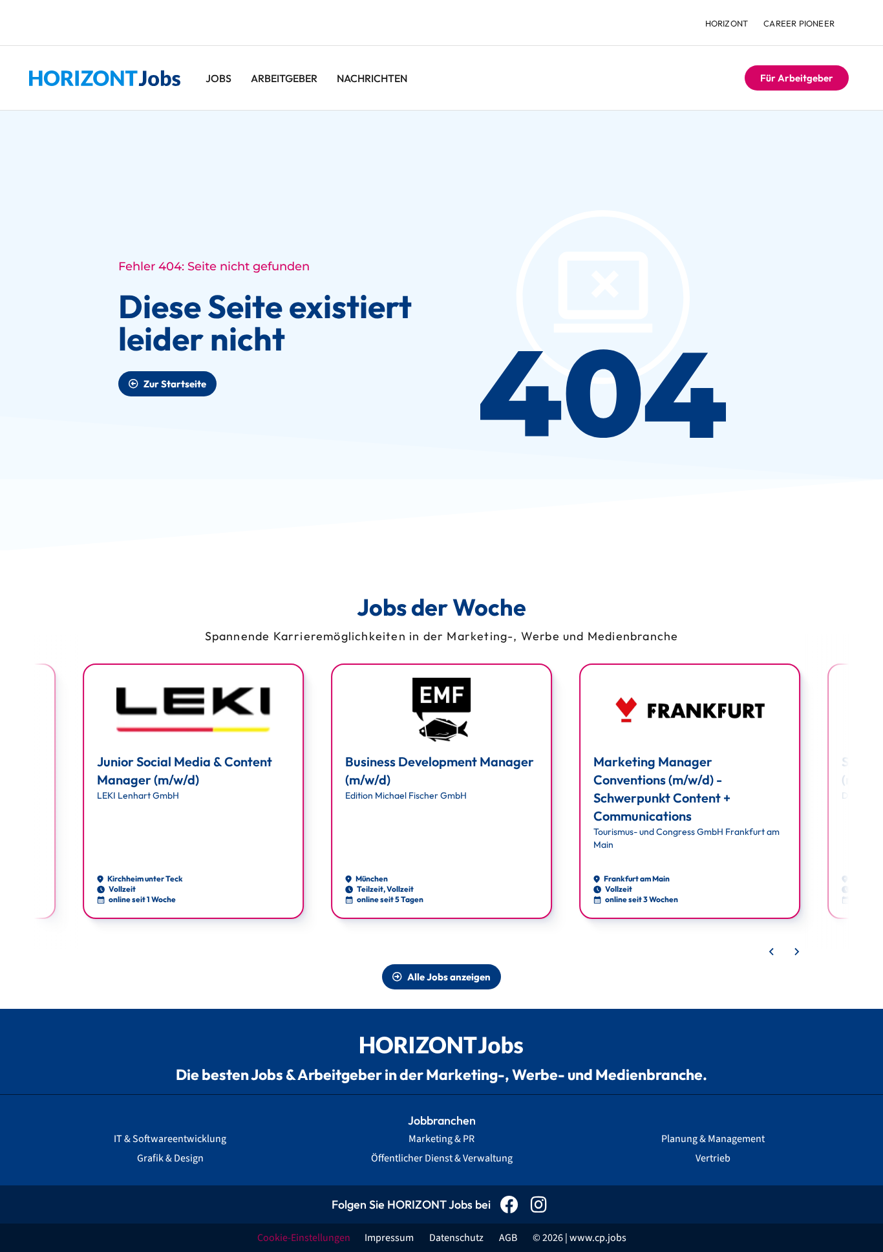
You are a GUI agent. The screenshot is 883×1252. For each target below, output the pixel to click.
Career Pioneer (799, 23)
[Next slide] (796, 952)
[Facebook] (509, 1204)
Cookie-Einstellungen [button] (303, 1238)
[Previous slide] (772, 952)
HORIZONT (727, 23)
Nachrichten (372, 78)
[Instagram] (538, 1204)
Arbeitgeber (284, 78)
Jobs (218, 78)
